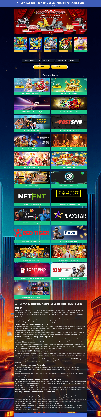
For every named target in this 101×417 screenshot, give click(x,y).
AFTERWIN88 (48, 318)
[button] (86, 45)
